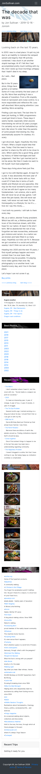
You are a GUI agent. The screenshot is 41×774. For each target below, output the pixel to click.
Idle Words (8, 661)
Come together (10, 438)
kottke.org (8, 576)
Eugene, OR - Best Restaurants (14, 308)
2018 (6, 357)
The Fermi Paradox (11, 428)
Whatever (8, 631)
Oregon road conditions (12, 316)
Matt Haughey (10, 604)
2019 (6, 335)
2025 (7, 397)
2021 (6, 332)
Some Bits (8, 620)
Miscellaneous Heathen (13, 721)
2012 (6, 365)
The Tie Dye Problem (12, 408)
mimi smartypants (11, 647)
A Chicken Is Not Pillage (13, 587)
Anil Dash (8, 615)
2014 (6, 362)
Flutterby (8, 642)
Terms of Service (24, 767)
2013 (6, 343)
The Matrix (9, 386)
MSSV (7, 700)
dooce (7, 609)
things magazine (10, 713)
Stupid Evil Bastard (11, 656)
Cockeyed (8, 735)
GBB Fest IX (9, 419)
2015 (6, 340)
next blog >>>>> (25, 31)
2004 (6, 368)
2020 (6, 354)
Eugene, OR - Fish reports (13, 314)
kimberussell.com (11, 730)
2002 (6, 370)
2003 (6, 348)
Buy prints (6, 278)
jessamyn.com (10, 598)
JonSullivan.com (10, 3)
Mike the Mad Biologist (13, 686)
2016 (6, 359)
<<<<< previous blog (10, 31)
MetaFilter (8, 582)
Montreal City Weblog (12, 653)
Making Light (9, 667)
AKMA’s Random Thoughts (14, 702)
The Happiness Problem (13, 449)
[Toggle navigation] (36, 3)
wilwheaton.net (10, 672)
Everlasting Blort (10, 626)
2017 (6, 337)
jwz (6, 697)
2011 (6, 346)
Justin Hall (8, 680)
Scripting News (10, 637)
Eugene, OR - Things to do (13, 311)
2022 (6, 351)
